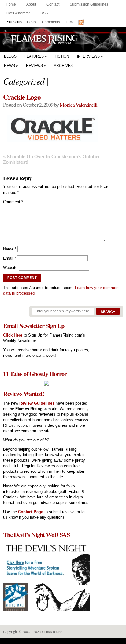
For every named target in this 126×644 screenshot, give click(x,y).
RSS (44, 13)
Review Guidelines (36, 403)
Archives (63, 65)
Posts (31, 22)
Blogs (10, 56)
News (9, 65)
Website (10, 267)
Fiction (62, 56)
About (31, 4)
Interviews (88, 56)
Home (11, 4)
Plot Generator (18, 13)
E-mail (71, 22)
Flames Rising (63, 39)
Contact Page (30, 511)
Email (9, 258)
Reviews (34, 65)
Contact (52, 4)
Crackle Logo (22, 97)
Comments (51, 22)
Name (9, 249)
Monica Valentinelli (78, 104)
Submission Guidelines (89, 4)
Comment (13, 202)
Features (34, 56)
